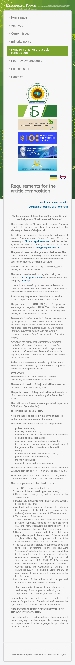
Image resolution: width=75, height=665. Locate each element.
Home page (19, 17)
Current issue (20, 33)
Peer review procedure (27, 61)
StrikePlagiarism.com (31, 277)
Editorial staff (20, 69)
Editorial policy (21, 41)
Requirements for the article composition (30, 51)
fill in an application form (37, 241)
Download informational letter (53, 202)
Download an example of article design (48, 206)
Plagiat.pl (25, 280)
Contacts (17, 77)
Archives (17, 25)
